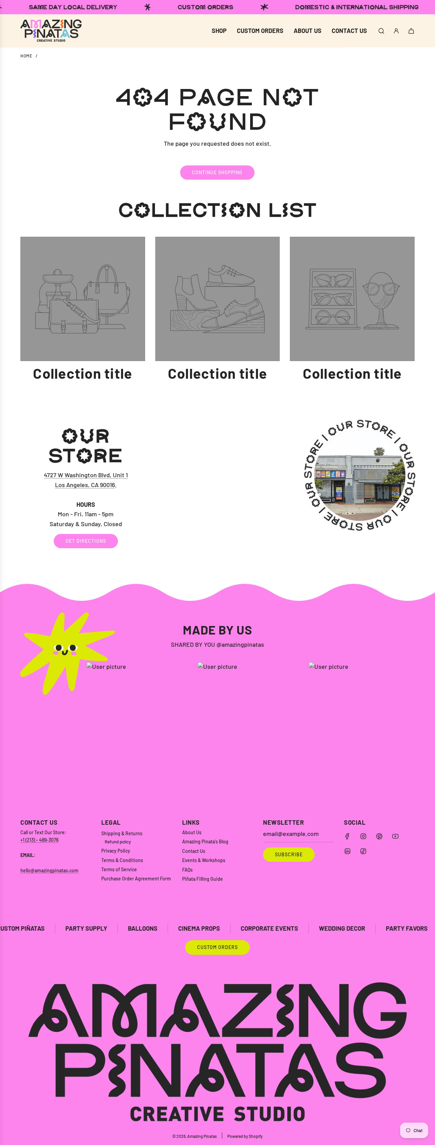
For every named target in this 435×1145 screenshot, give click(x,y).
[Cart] (411, 30)
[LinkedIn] (347, 851)
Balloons (97, 928)
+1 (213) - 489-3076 (39, 840)
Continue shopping (217, 172)
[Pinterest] (379, 836)
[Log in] (396, 30)
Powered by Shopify (245, 1136)
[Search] (381, 30)
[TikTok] (363, 851)
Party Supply (41, 928)
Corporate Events (224, 928)
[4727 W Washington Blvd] (217, 487)
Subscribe (289, 854)
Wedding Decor (297, 928)
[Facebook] (347, 836)
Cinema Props (154, 928)
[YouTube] (395, 836)
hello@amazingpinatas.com (49, 870)
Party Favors (362, 928)
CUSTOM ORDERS (217, 947)
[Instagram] (363, 836)
